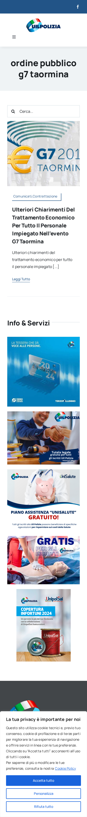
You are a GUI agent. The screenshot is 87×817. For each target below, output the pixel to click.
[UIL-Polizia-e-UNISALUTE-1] (43, 471)
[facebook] (78, 7)
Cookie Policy (65, 768)
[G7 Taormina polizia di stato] (43, 123)
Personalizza (43, 793)
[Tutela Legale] (43, 413)
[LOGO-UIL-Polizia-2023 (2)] (43, 20)
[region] (43, 764)
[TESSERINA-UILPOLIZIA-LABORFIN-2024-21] (43, 591)
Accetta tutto (43, 780)
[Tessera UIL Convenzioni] (43, 338)
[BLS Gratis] (43, 538)
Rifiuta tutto (43, 806)
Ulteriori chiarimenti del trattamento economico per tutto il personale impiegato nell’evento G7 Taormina (43, 225)
